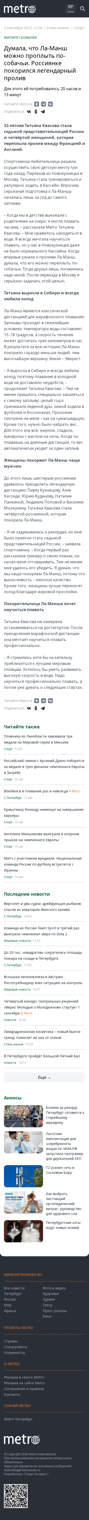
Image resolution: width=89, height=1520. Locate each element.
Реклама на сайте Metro (24, 1383)
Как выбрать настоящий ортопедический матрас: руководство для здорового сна (63, 1203)
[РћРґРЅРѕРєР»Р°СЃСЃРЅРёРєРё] (36, 112)
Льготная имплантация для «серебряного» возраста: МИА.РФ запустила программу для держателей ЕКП (64, 1146)
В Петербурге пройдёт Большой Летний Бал (42, 1056)
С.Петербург (13, 798)
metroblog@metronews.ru (22, 1470)
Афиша (10, 1310)
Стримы (11, 1341)
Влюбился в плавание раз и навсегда (36, 791)
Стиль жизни (13, 1044)
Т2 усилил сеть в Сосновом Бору (60, 1170)
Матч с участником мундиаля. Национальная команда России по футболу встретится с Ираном (43, 864)
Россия (10, 1299)
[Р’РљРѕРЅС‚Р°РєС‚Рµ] (29, 112)
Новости (10, 1020)
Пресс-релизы (55, 1310)
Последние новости (27, 894)
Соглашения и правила (24, 1388)
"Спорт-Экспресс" (36, 1474)
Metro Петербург (18, 1419)
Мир (8, 1305)
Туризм (49, 1299)
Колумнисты (14, 1352)
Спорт (79, 27)
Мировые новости (17, 941)
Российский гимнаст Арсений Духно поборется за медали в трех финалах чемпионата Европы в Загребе (44, 766)
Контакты (12, 1394)
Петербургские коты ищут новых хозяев (63, 1225)
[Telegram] (43, 112)
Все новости (14, 1288)
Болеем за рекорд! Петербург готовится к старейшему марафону (65, 1115)
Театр (47, 1305)
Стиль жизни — (60, 27)
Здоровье (51, 1293)
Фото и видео (54, 1288)
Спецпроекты (15, 1346)
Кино (47, 1316)
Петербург (13, 1293)
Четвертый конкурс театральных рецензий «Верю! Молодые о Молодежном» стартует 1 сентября (42, 1007)
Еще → (44, 1077)
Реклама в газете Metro (24, 1377)
